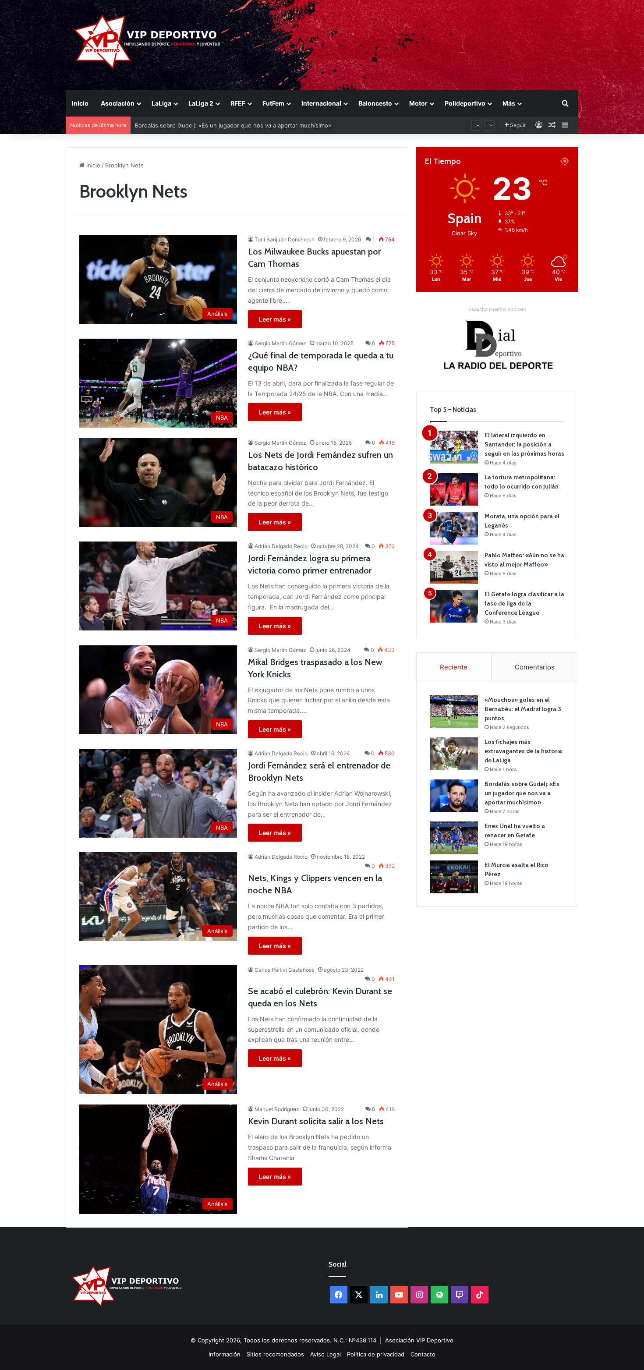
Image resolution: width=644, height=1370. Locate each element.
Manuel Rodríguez (277, 1109)
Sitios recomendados (275, 1354)
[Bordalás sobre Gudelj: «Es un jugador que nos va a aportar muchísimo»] (454, 795)
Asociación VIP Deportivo (419, 1340)
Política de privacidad (375, 1354)
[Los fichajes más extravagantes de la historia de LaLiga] (454, 753)
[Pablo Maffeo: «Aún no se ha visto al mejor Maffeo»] (454, 567)
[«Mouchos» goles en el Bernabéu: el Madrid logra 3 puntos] (454, 711)
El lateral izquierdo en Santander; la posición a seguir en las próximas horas (524, 444)
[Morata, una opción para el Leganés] (454, 528)
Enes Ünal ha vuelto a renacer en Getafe (191, 125)
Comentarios (535, 667)
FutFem (273, 103)
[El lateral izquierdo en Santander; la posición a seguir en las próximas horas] (454, 447)
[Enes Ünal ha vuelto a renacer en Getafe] (454, 837)
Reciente (453, 667)
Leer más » (275, 319)
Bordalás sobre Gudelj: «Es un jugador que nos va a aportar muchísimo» (522, 793)
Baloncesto (375, 103)
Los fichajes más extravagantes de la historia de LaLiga (523, 751)
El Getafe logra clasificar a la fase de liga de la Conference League (524, 603)
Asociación (117, 103)
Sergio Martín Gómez (280, 343)
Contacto (422, 1354)
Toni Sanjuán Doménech (285, 239)
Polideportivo (465, 103)
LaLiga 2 (200, 103)
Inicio (80, 103)
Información (225, 1354)
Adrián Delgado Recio (281, 546)
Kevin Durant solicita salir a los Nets (316, 1121)
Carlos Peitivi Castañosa (285, 969)
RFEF (237, 103)
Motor (418, 103)
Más (508, 103)
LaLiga (161, 103)
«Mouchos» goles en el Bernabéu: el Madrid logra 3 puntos (523, 709)
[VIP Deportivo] (146, 41)
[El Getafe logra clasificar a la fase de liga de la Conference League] (454, 606)
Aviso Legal (325, 1354)
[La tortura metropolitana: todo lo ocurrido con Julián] (454, 489)
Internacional (321, 103)
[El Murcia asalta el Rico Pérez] (454, 876)
